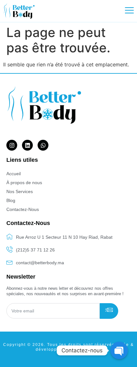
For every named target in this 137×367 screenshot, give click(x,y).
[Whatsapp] (43, 145)
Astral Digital (85, 349)
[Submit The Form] (109, 311)
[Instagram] (11, 145)
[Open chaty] (119, 350)
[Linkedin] (27, 145)
